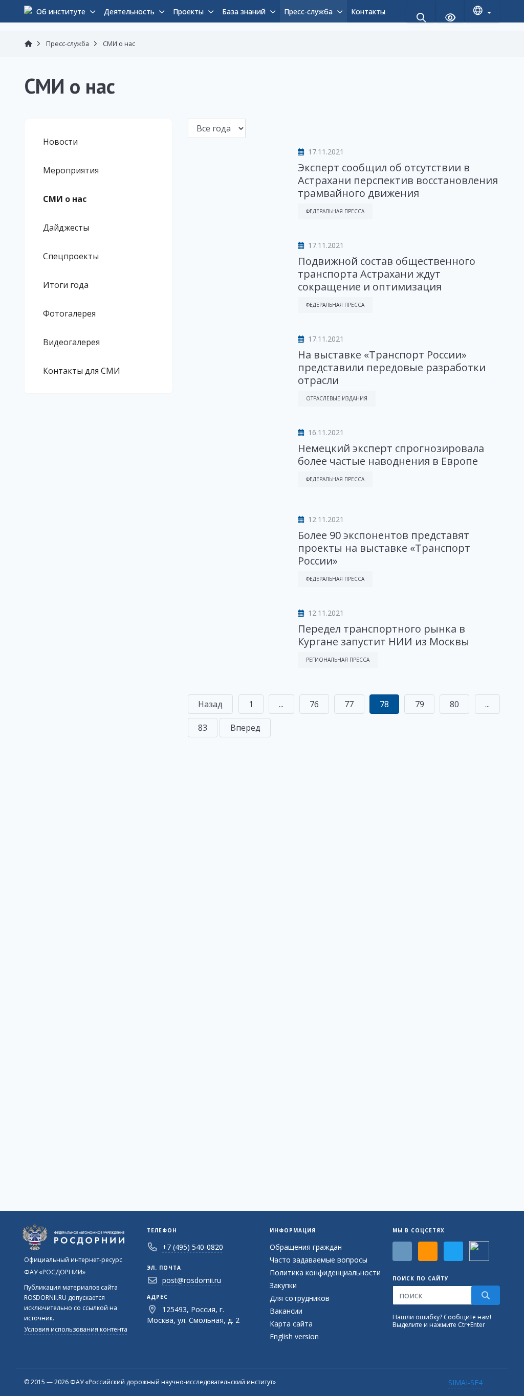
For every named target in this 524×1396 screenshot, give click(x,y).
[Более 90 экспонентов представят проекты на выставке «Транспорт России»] (234, 545)
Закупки (283, 1285)
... (281, 704)
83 (202, 727)
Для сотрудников (300, 1298)
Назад (210, 704)
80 (454, 704)
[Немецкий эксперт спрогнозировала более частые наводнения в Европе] (234, 458)
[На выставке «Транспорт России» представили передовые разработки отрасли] (234, 364)
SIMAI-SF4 (465, 1382)
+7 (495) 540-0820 (192, 1247)
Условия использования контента (75, 1329)
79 (419, 704)
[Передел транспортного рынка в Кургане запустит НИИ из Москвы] (234, 638)
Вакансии (286, 1311)
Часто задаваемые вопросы (318, 1260)
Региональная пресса (337, 659)
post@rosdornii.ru (191, 1280)
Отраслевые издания (336, 398)
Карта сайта (291, 1324)
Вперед (245, 727)
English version (294, 1336)
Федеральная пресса (335, 211)
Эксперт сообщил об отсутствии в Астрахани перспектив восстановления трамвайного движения (398, 180)
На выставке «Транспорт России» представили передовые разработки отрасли (392, 367)
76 (314, 704)
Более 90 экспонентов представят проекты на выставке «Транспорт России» (384, 548)
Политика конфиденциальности (325, 1272)
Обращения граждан (306, 1247)
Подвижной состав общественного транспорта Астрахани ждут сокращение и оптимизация (386, 274)
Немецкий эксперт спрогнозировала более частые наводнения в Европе (391, 454)
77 (349, 704)
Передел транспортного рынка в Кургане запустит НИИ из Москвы (383, 635)
